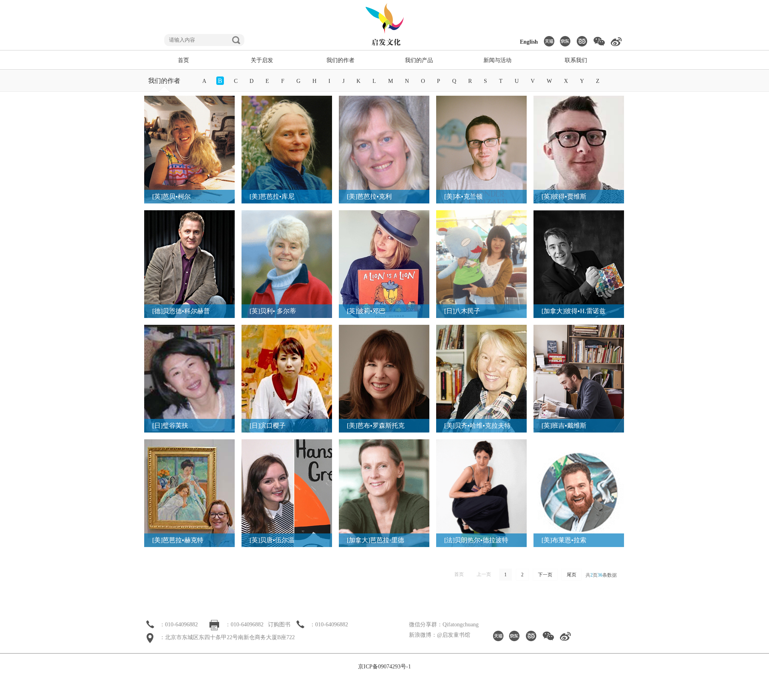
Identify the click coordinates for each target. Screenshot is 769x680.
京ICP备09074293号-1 (384, 667)
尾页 (571, 574)
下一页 (545, 574)
